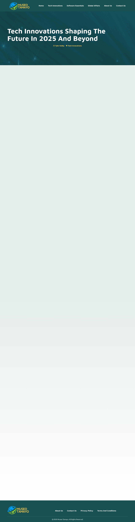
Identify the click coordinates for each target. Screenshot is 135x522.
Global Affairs (94, 6)
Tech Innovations (55, 6)
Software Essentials (75, 6)
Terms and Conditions (106, 511)
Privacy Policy (87, 511)
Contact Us (121, 6)
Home (41, 6)
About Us (108, 6)
